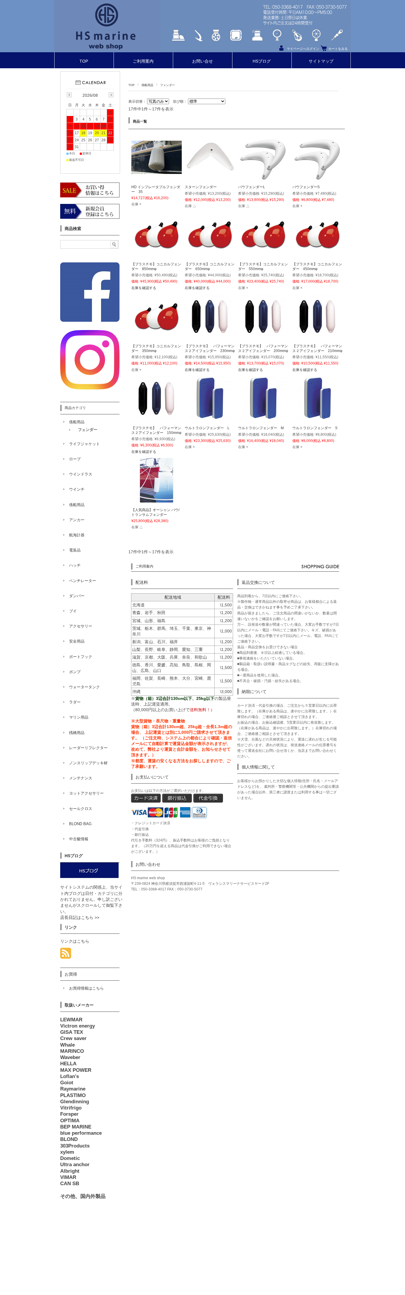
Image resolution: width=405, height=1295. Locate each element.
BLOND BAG (80, 824)
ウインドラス (80, 474)
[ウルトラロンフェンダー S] (317, 417)
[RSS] (65, 955)
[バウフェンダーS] (317, 179)
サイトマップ (321, 61)
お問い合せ (202, 61)
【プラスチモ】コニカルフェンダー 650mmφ (210, 266)
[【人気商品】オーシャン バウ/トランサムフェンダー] (156, 499)
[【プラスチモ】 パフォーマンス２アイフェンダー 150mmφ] (156, 417)
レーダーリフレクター (88, 748)
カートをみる (338, 48)
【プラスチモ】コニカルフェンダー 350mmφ (156, 348)
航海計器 (76, 535)
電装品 (75, 550)
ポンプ (75, 672)
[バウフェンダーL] (263, 179)
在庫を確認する (143, 288)
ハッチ (75, 565)
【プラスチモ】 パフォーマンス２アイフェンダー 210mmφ (317, 348)
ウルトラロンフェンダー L (207, 428)
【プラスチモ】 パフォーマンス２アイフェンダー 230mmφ (210, 348)
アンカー (76, 520)
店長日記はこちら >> (79, 917)
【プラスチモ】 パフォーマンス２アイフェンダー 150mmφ (156, 430)
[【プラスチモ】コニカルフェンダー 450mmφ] (317, 256)
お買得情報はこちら (86, 988)
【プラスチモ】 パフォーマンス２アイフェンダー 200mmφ (263, 348)
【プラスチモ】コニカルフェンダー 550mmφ (263, 266)
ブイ (73, 611)
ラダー (75, 702)
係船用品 (147, 85)
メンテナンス (80, 778)
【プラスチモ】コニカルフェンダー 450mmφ (317, 266)
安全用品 (76, 641)
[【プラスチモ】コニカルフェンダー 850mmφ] (156, 256)
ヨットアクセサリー (86, 793)
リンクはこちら (74, 941)
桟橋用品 (76, 732)
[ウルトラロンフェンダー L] (210, 417)
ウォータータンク (84, 687)
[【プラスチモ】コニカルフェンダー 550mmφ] (263, 256)
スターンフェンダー (201, 187)
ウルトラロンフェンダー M (261, 428)
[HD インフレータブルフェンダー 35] (156, 171)
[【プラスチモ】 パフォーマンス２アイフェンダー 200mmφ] (263, 335)
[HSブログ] (89, 876)
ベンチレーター (82, 580)
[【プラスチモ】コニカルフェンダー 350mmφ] (156, 338)
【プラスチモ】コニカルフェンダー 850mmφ (156, 266)
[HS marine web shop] (107, 50)
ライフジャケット (84, 444)
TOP (83, 61)
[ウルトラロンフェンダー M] (263, 417)
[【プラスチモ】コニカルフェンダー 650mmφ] (210, 256)
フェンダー (87, 429)
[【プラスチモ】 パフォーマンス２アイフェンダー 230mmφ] (210, 335)
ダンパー (76, 596)
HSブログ (262, 61)
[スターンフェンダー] (210, 179)
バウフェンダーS (306, 187)
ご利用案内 (143, 61)
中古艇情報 (78, 839)
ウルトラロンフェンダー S (314, 428)
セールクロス (80, 808)
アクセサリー (80, 626)
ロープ (75, 459)
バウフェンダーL (251, 187)
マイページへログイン (303, 48)
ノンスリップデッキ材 (88, 763)
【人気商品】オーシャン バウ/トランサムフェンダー (155, 512)
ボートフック (80, 656)
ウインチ (76, 489)
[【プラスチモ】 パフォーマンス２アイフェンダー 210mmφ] (317, 335)
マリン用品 (78, 717)
